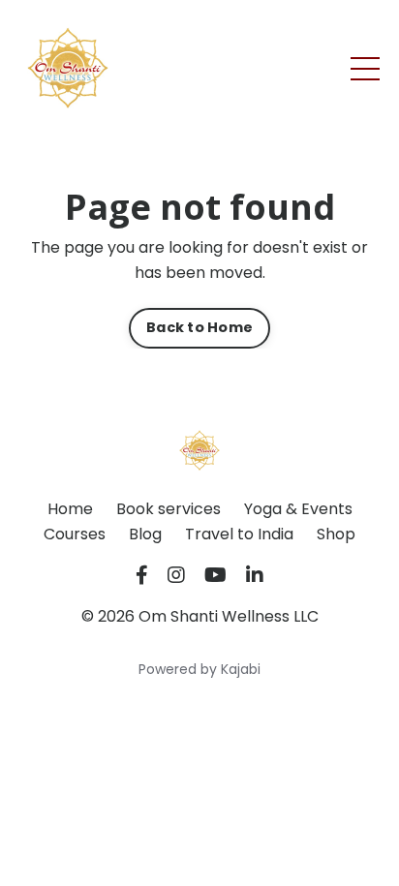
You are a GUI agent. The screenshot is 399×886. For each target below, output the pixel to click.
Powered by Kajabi (199, 669)
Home (70, 509)
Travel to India (239, 534)
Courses (75, 534)
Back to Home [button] (199, 327)
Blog (145, 534)
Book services (168, 509)
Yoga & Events (298, 509)
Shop (336, 534)
